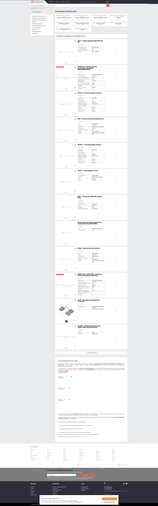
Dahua (97, 450)
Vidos (80, 456)
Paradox (64, 449)
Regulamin (54, 494)
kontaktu (82, 436)
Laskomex (81, 449)
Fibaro (80, 450)
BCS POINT (98, 456)
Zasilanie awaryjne (37, 31)
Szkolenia (62, 1)
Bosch (48, 460)
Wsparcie (57, 1)
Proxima (64, 456)
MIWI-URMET (66, 460)
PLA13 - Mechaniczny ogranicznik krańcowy (89, 300)
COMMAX (81, 452)
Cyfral (80, 458)
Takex (64, 450)
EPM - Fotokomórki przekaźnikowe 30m (91, 119)
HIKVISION (98, 452)
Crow (64, 452)
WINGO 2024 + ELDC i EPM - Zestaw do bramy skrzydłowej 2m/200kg (90, 274)
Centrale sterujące (37, 27)
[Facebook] (124, 484)
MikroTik (113, 458)
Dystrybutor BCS (84, 486)
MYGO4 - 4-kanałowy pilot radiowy (89, 93)
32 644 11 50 (108, 494)
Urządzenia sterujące (38, 23)
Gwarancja (35, 33)
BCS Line (32, 449)
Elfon (32, 452)
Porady (32, 488)
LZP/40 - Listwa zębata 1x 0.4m (88, 170)
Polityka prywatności (56, 490)
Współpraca (51, 1)
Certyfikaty (83, 490)
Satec (48, 450)
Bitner (113, 450)
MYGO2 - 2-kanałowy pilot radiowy (89, 145)
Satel (32, 453)
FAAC (97, 458)
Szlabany (35, 22)
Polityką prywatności (73, 500)
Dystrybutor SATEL (85, 488)
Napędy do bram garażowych (39, 20)
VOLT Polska (98, 460)
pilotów (63, 371)
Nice (64, 453)
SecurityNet (81, 455)
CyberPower (33, 458)
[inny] (66, 244)
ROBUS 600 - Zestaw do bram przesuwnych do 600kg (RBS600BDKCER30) (87, 68)
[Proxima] (66, 218)
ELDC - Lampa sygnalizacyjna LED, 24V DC (90, 41)
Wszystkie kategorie (36, 12)
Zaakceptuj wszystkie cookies (109, 498)
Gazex (48, 453)
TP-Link (80, 460)
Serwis (32, 493)
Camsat (48, 449)
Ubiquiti (97, 455)
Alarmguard (49, 455)
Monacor (114, 456)
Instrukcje (33, 491)
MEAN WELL (33, 460)
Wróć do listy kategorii (92, 352)
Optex (48, 458)
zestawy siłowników (67, 368)
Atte (96, 449)
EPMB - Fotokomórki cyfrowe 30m (89, 248)
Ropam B (48, 452)
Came (64, 455)
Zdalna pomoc (34, 494)
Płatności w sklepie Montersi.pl (59, 486)
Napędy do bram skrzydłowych (40, 18)
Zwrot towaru (55, 491)
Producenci (34, 447)
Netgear (113, 460)
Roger (32, 450)
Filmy (32, 490)
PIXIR (113, 449)
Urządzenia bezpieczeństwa (39, 25)
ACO (97, 453)
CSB (48, 456)
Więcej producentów (122, 465)
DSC (113, 455)
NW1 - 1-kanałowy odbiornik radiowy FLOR (90, 197)
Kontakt (67, 1)
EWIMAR (114, 453)
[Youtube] (126, 484)
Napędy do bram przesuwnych (40, 16)
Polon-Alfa (81, 453)
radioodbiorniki (100, 369)
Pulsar (32, 456)
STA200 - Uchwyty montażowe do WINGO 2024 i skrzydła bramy (89, 326)
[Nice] (66, 62)
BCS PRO (114, 452)
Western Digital (33, 455)
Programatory (36, 29)
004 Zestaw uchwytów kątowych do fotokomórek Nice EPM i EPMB (90, 223)
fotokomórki (110, 417)
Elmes (64, 458)
